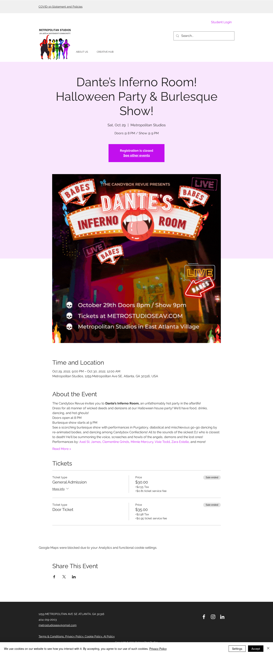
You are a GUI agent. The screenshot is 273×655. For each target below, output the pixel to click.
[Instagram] (213, 617)
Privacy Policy (158, 649)
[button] (81, 52)
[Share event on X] (64, 576)
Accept (255, 649)
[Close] (268, 648)
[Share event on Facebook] (54, 576)
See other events (136, 155)
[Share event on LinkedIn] (74, 576)
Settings (237, 649)
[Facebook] (204, 617)
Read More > (61, 449)
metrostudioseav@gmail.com (58, 625)
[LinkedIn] (222, 617)
